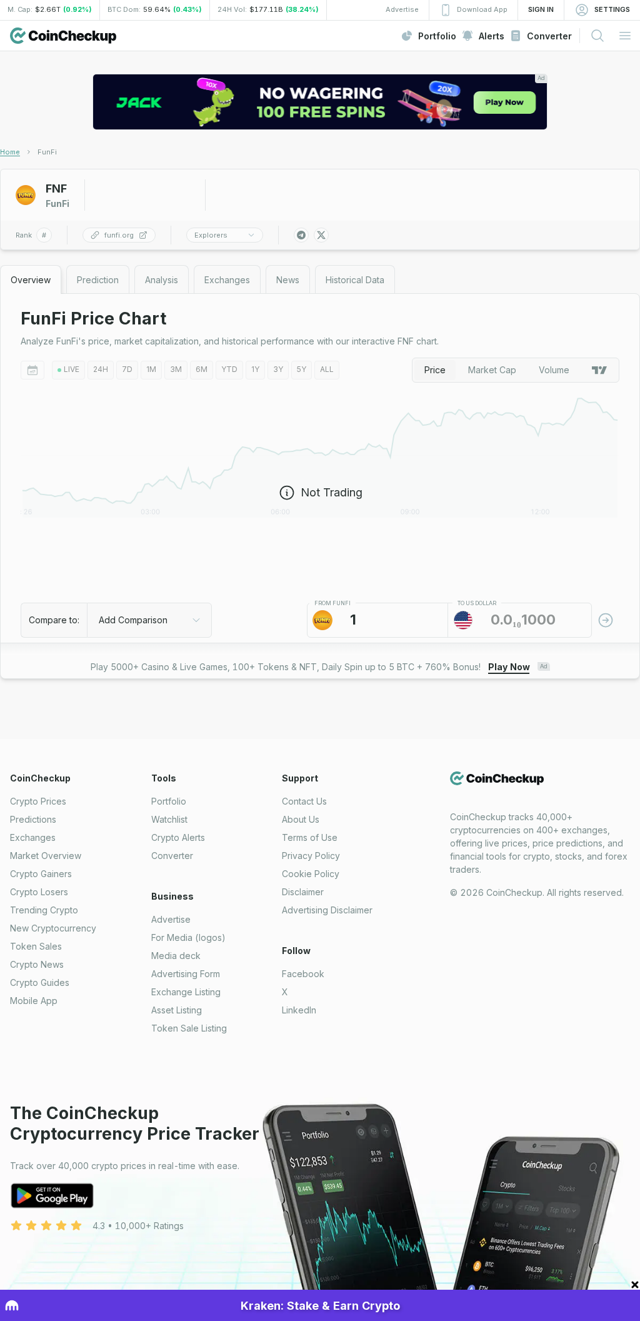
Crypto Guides (39, 982)
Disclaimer (303, 892)
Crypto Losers (39, 892)
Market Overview (45, 855)
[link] (47, 152)
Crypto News (37, 964)
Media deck (176, 955)
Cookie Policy (310, 873)
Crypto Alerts (178, 837)
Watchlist (169, 819)
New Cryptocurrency (53, 928)
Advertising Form (185, 973)
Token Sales (36, 946)
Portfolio (168, 801)
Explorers (211, 235)
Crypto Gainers (41, 873)
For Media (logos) (188, 937)
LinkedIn (299, 1010)
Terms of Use (310, 837)
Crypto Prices (38, 801)
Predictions (33, 819)
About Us (300, 819)
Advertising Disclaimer (327, 910)
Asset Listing (176, 1010)
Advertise (171, 919)
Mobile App (34, 1000)
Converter (172, 855)
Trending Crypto (44, 910)
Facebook (303, 973)
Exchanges (33, 837)
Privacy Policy (311, 855)
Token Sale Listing (189, 1028)
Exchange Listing (186, 992)
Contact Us (304, 801)
